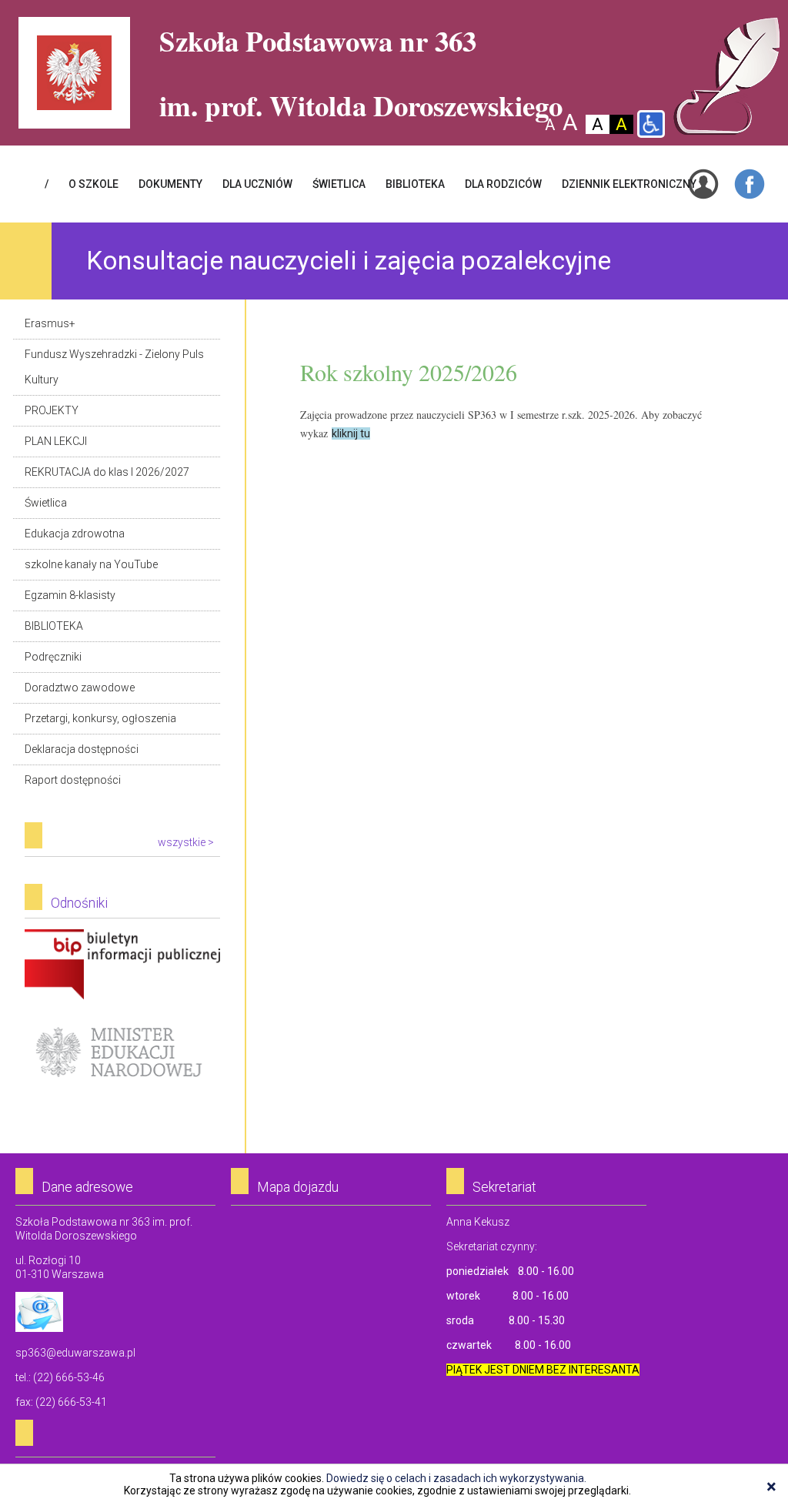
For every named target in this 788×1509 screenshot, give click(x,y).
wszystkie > (186, 842)
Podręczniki (53, 657)
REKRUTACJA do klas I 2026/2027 (107, 472)
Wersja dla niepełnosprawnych (651, 124)
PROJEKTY (51, 410)
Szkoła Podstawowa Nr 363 (726, 76)
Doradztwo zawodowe (80, 687)
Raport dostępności (73, 780)
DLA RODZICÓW (503, 184)
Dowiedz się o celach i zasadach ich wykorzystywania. (456, 1478)
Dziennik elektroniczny (629, 184)
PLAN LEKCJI (56, 441)
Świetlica (46, 503)
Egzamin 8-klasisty (70, 595)
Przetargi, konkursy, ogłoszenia (100, 718)
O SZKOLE (93, 184)
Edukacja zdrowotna (75, 533)
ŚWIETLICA (339, 184)
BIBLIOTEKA (415, 184)
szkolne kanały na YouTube (91, 564)
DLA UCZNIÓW (257, 184)
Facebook (749, 184)
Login (703, 184)
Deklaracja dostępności (82, 749)
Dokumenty (170, 184)
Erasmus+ (50, 323)
